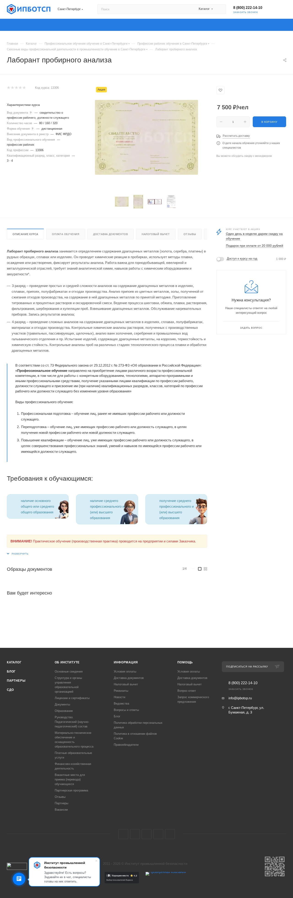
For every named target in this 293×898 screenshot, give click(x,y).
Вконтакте (123, 834)
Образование (64, 711)
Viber (158, 834)
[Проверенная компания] (166, 882)
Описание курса (25, 234)
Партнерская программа (71, 790)
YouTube (147, 834)
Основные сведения (69, 671)
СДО (10, 690)
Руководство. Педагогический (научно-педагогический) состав (72, 722)
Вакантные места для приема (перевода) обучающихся (70, 779)
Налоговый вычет (156, 234)
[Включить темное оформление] (275, 9)
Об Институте (67, 662)
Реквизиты (121, 690)
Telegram (135, 834)
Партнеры (16, 680)
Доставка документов (110, 234)
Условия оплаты (125, 671)
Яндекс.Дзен (170, 834)
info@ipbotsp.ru (240, 698)
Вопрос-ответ (186, 690)
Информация (126, 662)
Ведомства (121, 703)
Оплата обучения (65, 234)
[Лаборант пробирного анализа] (146, 137)
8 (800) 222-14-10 (247, 8)
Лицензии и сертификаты (72, 698)
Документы (62, 704)
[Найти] (220, 9)
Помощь (185, 662)
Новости (119, 697)
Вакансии (61, 809)
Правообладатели (126, 744)
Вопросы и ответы (126, 710)
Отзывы (190, 234)
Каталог (14, 662)
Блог (11, 671)
